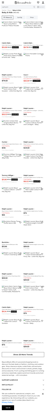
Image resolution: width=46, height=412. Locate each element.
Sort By (19, 17)
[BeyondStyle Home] (23, 2)
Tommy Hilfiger (7, 175)
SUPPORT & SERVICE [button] (10, 380)
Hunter (4, 142)
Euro (9, 10)
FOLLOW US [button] (6, 389)
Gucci (26, 75)
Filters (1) (9, 17)
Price (32, 17)
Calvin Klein (6, 43)
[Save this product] (20, 23)
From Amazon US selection (9, 49)
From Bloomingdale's (8, 83)
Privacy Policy (7, 402)
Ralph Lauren (7, 75)
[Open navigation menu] (2, 2)
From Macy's (5, 248)
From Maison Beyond (29, 83)
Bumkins (5, 242)
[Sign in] (44, 2)
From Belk (26, 215)
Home (4, 10)
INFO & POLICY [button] (7, 385)
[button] (39, 2)
